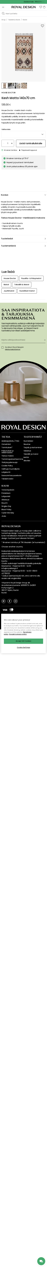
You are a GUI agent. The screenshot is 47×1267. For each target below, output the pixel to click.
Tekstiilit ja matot (31, 454)
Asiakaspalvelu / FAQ (10, 441)
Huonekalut (28, 441)
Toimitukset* (7, 447)
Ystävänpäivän (8, 490)
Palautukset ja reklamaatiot (8, 451)
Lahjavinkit (6, 496)
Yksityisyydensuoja (9, 462)
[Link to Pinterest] (4, 601)
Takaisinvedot (7, 479)
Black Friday (6, 509)
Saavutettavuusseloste (11, 475)
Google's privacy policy (18, 634)
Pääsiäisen (6, 493)
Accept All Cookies (23, 641)
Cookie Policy (7, 466)
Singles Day (6, 506)
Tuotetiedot (7, 238)
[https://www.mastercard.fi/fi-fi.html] (11, 609)
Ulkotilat (27, 460)
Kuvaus (4, 194)
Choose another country (12, 547)
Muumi (4, 503)
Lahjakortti (6, 472)
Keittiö (26, 457)
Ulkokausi (5, 500)
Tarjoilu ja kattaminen (33, 447)
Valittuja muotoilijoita (11, 469)
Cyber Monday (8, 513)
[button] (40, 7)
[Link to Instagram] (16, 601)
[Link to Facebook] (10, 601)
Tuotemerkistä (8, 245)
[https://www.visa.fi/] (5, 609)
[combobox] (23, 134)
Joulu (4, 516)
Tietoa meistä (8, 456)
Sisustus (27, 444)
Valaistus (27, 451)
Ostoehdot (6, 444)
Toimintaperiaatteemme (12, 459)
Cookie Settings (23, 647)
